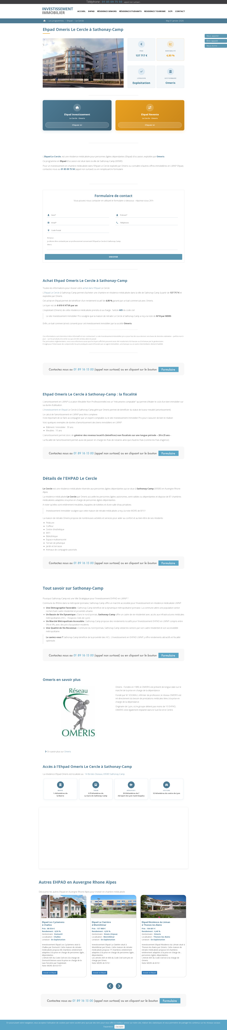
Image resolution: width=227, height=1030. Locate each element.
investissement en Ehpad (55, 409)
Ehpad (91, 11)
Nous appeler (213, 35)
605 (121, 310)
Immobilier (57, 10)
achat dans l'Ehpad (91, 288)
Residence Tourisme (155, 11)
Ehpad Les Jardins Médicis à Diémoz (57, 923)
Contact (180, 11)
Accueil (81, 11)
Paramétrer (108, 1026)
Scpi (170, 11)
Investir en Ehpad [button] (51, 973)
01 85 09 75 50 (68, 169)
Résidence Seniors (107, 11)
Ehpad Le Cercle (52, 156)
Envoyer (113, 257)
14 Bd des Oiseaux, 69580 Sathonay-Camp (105, 774)
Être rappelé (212, 40)
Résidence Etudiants (130, 11)
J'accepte (119, 1026)
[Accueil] (44, 20)
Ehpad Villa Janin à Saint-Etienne (102, 923)
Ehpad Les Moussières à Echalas (155, 923)
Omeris (160, 156)
